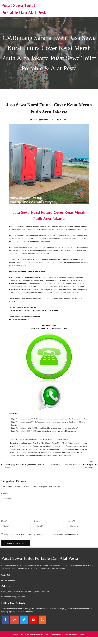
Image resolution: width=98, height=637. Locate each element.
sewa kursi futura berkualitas (21, 452)
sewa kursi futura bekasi (31, 449)
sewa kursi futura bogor (43, 452)
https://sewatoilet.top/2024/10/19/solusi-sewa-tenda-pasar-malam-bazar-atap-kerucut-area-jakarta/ (50, 419)
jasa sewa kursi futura (24, 443)
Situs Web (71, 521)
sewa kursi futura (31, 446)
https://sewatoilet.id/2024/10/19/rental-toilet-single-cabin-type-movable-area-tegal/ (44, 431)
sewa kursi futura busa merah (65, 452)
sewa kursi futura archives (67, 446)
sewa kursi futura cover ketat (32, 455)
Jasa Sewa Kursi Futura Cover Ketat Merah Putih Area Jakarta (43, 439)
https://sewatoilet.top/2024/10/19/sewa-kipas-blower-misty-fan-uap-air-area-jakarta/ (44, 428)
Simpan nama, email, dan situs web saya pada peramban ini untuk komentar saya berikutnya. (41, 534)
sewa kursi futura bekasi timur (53, 449)
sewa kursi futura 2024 (47, 446)
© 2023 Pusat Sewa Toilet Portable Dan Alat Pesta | (33, 634)
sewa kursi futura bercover (76, 449)
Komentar (5, 494)
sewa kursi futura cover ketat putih (57, 455)
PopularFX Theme (61, 634)
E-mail (37, 521)
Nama (4, 521)
